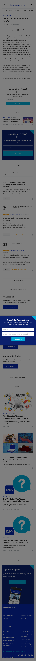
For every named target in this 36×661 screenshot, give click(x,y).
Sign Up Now (18, 339)
